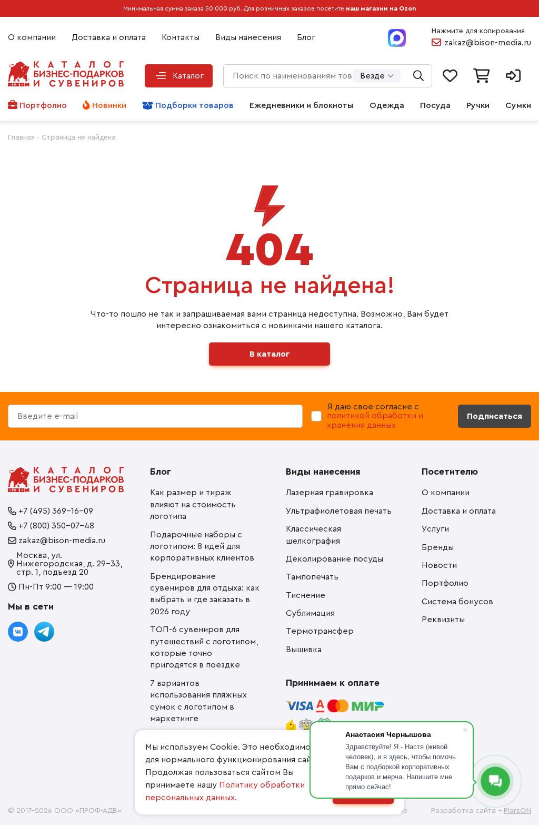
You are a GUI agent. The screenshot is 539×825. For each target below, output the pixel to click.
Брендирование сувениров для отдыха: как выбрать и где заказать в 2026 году (204, 594)
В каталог (269, 354)
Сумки (518, 105)
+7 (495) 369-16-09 (55, 511)
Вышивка (304, 649)
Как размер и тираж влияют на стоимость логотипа (193, 504)
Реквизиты (443, 619)
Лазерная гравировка (329, 492)
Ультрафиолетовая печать (339, 511)
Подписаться (494, 416)
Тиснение (305, 595)
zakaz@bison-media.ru (487, 42)
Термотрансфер (320, 631)
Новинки (109, 105)
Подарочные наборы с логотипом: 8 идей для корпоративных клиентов (202, 547)
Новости (439, 565)
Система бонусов (457, 601)
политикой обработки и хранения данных (375, 420)
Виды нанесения (248, 37)
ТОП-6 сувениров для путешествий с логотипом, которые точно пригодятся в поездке (204, 647)
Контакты (180, 37)
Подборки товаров (194, 105)
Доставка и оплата (109, 37)
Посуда (435, 105)
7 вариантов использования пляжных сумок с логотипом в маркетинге (198, 701)
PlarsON (517, 810)
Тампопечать (312, 577)
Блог (306, 37)
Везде (372, 76)
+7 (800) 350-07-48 (56, 526)
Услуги (435, 529)
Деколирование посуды (334, 559)
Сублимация (310, 613)
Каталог (188, 76)
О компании (32, 37)
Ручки (478, 105)
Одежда (387, 105)
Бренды (438, 547)
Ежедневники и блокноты (301, 105)
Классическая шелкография (313, 535)
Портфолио (43, 105)
